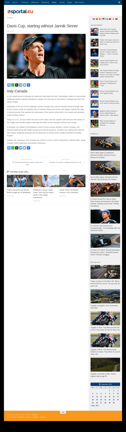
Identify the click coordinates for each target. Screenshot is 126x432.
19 (97, 400)
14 (105, 396)
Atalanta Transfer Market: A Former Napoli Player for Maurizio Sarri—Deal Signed (109, 113)
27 (101, 403)
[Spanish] (97, 19)
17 (118, 396)
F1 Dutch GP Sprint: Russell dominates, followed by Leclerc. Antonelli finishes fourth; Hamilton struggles (105, 252)
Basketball (45, 2)
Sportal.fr (35, 417)
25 (93, 403)
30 (113, 403)
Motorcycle (35, 2)
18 (93, 400)
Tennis (54, 2)
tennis (10, 18)
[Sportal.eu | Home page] (20, 12)
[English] (94, 19)
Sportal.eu (28, 417)
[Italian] (107, 19)
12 (97, 396)
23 (113, 400)
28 (105, 403)
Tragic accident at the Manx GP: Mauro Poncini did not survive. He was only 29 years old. (105, 283)
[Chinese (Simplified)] (116, 19)
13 (101, 396)
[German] (103, 19)
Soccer (14, 2)
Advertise (35, 415)
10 (118, 393)
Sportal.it (21, 417)
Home (7, 2)
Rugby (69, 2)
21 (105, 400)
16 (113, 396)
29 (109, 403)
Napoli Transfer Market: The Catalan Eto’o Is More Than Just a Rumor (109, 63)
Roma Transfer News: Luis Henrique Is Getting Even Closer (108, 83)
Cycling (61, 2)
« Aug (92, 405)
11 (92, 396)
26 (97, 403)
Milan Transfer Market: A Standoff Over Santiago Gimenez (107, 123)
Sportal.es (43, 417)
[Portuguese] (110, 19)
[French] (100, 19)
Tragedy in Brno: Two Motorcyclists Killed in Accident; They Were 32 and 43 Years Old (105, 352)
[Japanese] (113, 19)
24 (118, 400)
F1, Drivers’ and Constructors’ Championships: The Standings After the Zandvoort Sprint (105, 228)
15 (109, 396)
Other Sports (79, 2)
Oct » (97, 405)
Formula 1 (25, 2)
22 (109, 400)
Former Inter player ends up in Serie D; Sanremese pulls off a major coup (109, 42)
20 (101, 400)
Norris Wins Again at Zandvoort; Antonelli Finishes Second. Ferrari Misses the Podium (103, 155)
